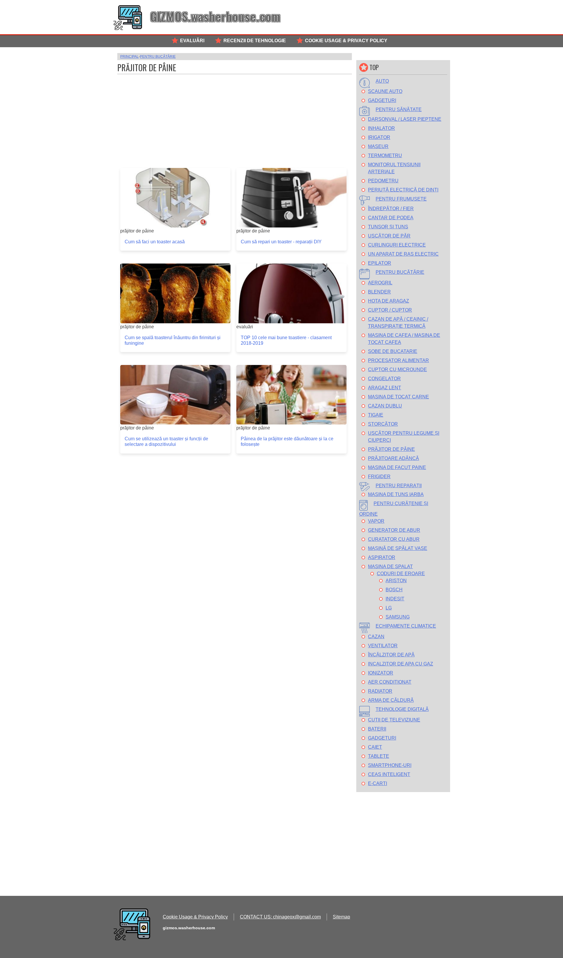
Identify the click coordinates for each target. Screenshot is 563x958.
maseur (378, 146)
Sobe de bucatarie (392, 351)
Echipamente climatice (406, 626)
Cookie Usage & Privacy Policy (346, 40)
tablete (378, 756)
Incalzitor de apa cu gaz (400, 663)
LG (389, 607)
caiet (375, 747)
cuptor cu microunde (397, 369)
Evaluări (192, 40)
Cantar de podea (390, 217)
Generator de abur (394, 530)
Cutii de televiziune (394, 719)
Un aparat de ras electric (403, 254)
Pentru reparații (399, 485)
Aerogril (380, 282)
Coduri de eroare (401, 573)
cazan (376, 636)
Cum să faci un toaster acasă (155, 241)
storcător (383, 424)
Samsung (398, 616)
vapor (376, 521)
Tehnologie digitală (402, 709)
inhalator (381, 128)
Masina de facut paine (397, 467)
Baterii (377, 728)
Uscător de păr (389, 235)
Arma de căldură (391, 700)
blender (379, 291)
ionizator (380, 672)
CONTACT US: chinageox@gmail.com (280, 916)
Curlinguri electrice (397, 244)
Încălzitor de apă (391, 654)
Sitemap (341, 916)
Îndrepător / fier (391, 208)
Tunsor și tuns (388, 226)
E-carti (377, 783)
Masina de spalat (390, 566)
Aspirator (381, 557)
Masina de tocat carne (398, 396)
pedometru (383, 180)
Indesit (395, 598)
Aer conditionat (389, 682)
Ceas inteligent (389, 774)
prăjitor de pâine (391, 449)
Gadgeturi (382, 100)
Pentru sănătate (399, 109)
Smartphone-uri (389, 765)
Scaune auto (385, 91)
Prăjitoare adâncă (393, 458)
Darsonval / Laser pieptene (404, 119)
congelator (384, 378)
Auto (382, 81)
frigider (379, 476)
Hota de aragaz (388, 300)
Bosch (394, 589)
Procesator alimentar (398, 360)
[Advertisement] (234, 118)
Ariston (396, 580)
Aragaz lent (384, 387)
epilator (379, 263)
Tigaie (375, 414)
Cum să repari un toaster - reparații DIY (281, 241)
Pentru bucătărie (400, 272)
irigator (379, 137)
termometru (385, 155)
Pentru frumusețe (401, 198)
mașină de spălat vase (397, 548)
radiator (380, 691)
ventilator (383, 645)
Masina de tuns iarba (396, 494)
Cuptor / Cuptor (390, 310)
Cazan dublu (385, 405)
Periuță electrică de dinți (403, 189)
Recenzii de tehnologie (254, 40)
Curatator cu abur (394, 539)
